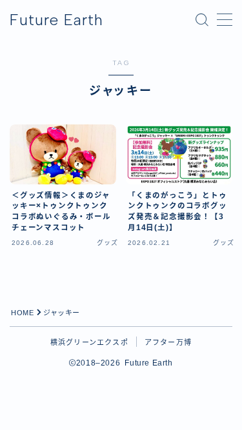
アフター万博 (168, 342)
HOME (22, 313)
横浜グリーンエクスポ (89, 342)
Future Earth (56, 20)
